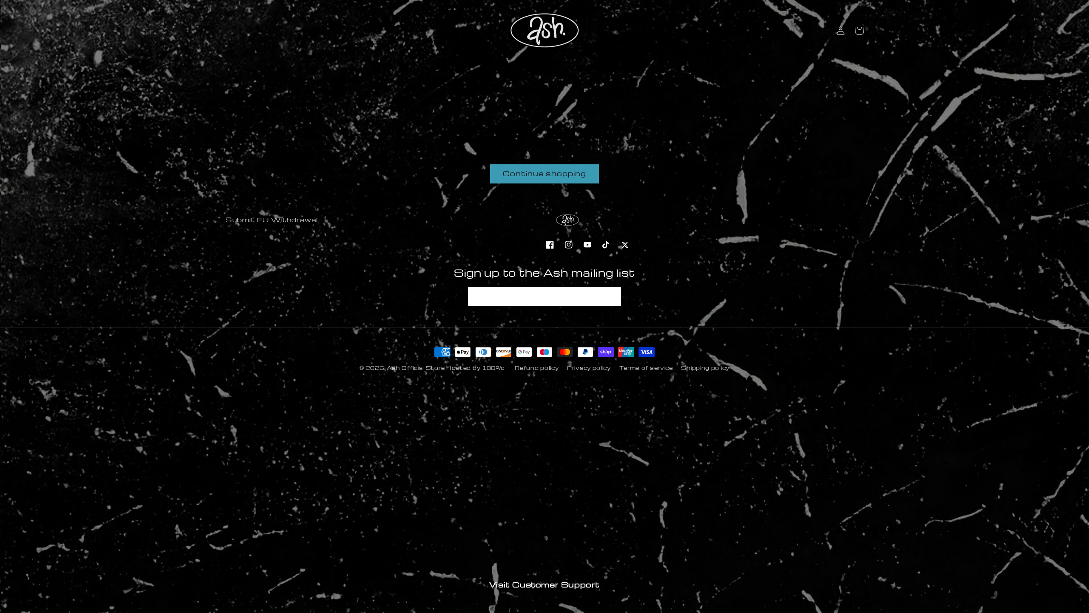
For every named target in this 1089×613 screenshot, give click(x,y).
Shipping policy (705, 367)
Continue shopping (544, 173)
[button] (859, 30)
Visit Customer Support (544, 584)
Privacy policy (589, 367)
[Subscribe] (611, 296)
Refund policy (537, 367)
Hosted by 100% (475, 367)
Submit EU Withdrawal (271, 219)
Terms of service (646, 367)
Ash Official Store (416, 367)
